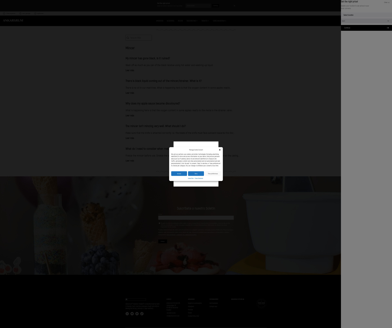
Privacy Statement (199, 178)
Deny (196, 173)
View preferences (213, 173)
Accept (179, 173)
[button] (220, 150)
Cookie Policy (191, 178)
